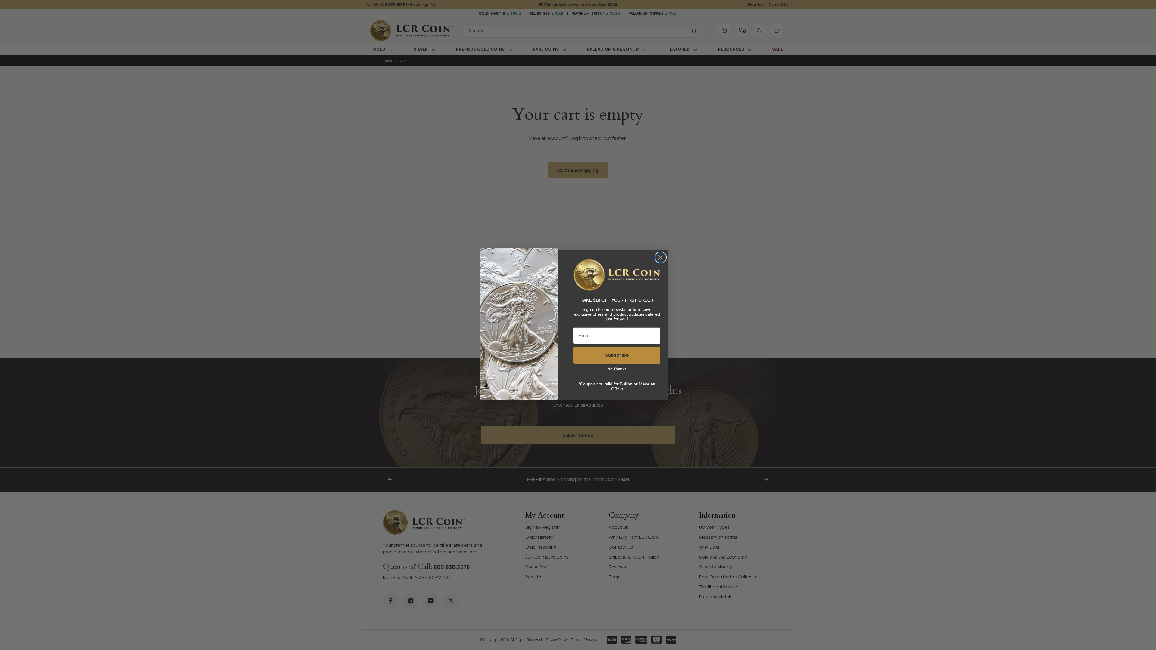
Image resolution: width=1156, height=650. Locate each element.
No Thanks (617, 369)
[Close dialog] (660, 257)
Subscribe (617, 355)
